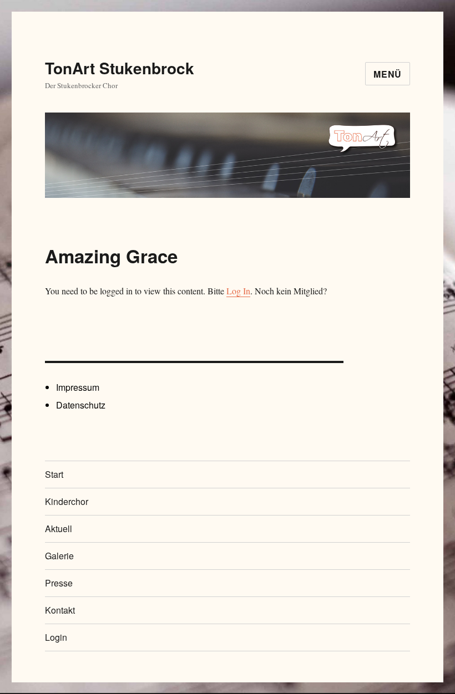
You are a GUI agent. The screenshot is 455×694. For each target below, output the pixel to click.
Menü (387, 74)
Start (54, 474)
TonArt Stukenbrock (119, 68)
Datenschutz (80, 405)
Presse (59, 582)
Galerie (59, 555)
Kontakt (60, 610)
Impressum (77, 387)
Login (56, 637)
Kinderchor (66, 501)
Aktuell (58, 528)
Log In (238, 291)
